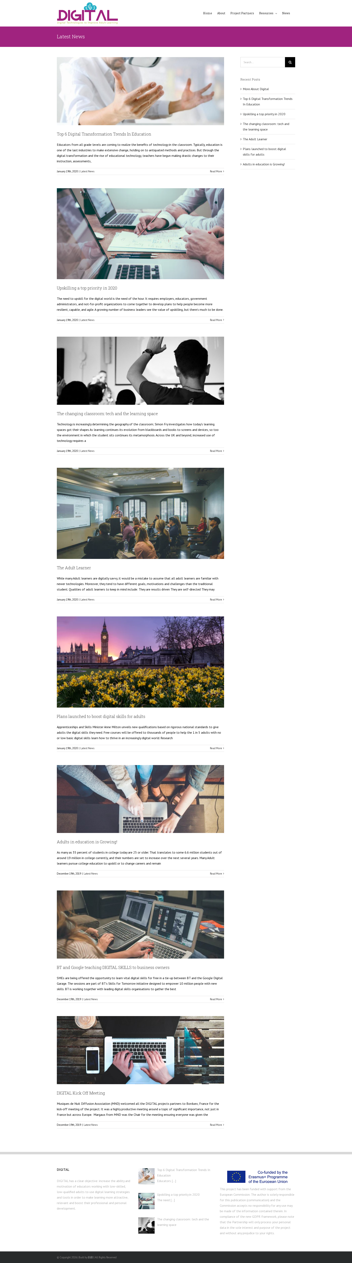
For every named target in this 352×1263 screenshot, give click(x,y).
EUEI (90, 1257)
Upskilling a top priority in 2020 (87, 288)
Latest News (87, 171)
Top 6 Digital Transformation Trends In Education (104, 134)
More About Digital (256, 89)
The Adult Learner (74, 567)
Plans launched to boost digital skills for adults (101, 716)
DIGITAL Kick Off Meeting (81, 1093)
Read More (216, 171)
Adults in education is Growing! (87, 841)
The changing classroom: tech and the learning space (107, 413)
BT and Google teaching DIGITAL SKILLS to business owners (113, 967)
